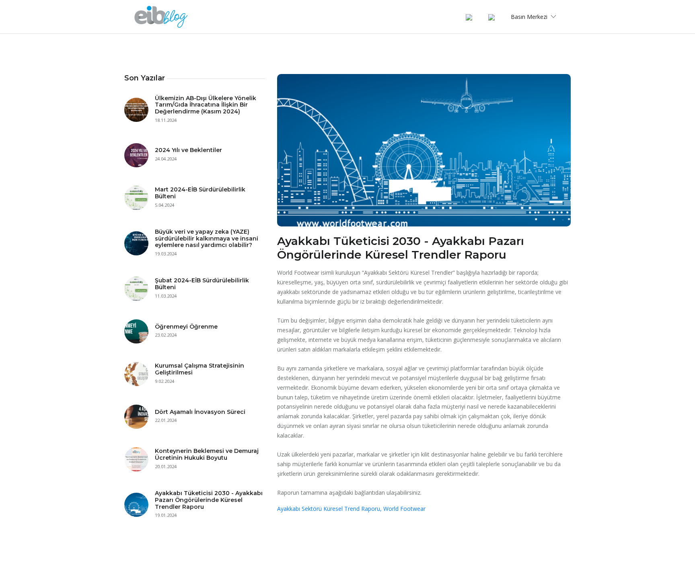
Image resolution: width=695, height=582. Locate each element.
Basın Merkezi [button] (530, 17)
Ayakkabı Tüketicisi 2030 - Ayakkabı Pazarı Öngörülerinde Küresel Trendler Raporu (209, 499)
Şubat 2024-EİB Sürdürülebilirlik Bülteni (202, 284)
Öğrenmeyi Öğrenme (186, 326)
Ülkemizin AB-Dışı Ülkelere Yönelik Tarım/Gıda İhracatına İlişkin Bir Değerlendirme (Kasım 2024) (205, 105)
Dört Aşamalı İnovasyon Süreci (200, 411)
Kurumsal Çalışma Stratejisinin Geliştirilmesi (199, 369)
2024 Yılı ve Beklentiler (188, 150)
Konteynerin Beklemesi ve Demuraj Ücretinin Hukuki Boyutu (207, 454)
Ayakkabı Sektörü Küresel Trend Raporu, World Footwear (351, 508)
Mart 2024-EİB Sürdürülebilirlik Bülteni (200, 193)
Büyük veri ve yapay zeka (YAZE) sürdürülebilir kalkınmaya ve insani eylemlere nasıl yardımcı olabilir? (206, 238)
